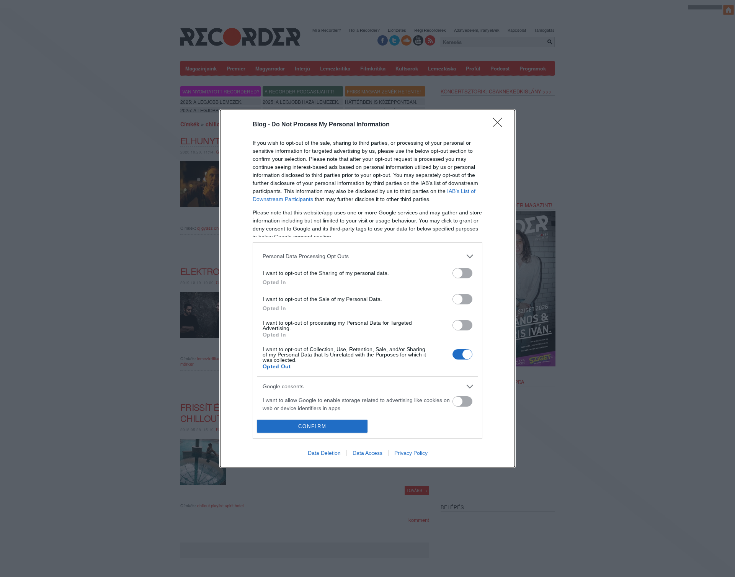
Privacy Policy (411, 453)
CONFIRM (312, 426)
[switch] (462, 273)
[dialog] (367, 288)
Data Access (367, 453)
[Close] (500, 125)
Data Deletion (324, 453)
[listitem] (367, 256)
